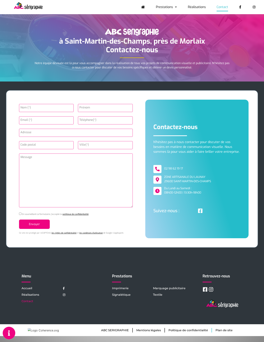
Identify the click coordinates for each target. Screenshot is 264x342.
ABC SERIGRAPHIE (115, 330)
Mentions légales (148, 330)
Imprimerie (120, 288)
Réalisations (197, 7)
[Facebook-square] (200, 210)
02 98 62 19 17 (173, 168)
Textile (157, 294)
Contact (222, 7)
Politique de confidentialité (188, 330)
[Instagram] (211, 289)
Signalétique (121, 294)
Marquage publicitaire (169, 288)
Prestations (164, 7)
